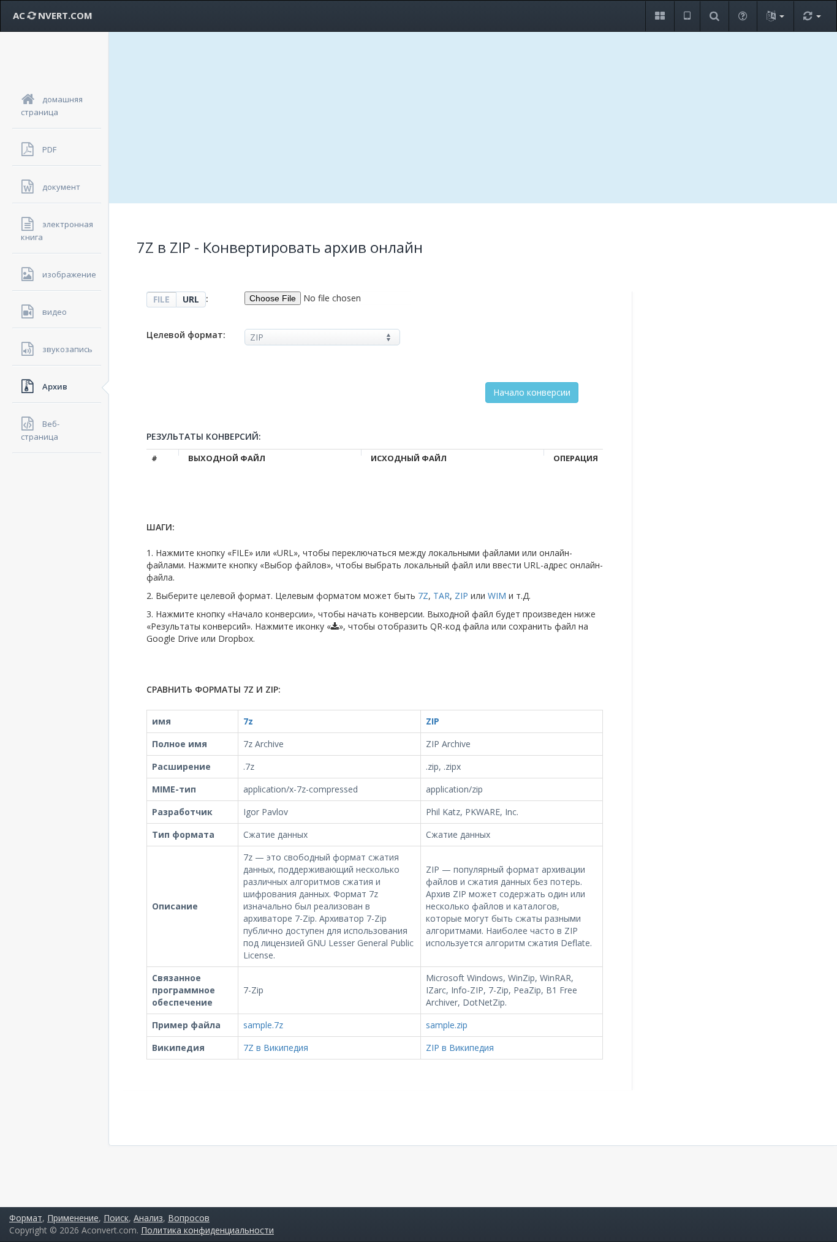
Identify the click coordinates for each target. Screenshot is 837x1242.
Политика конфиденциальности (207, 1230)
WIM (497, 595)
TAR (441, 595)
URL (191, 299)
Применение (73, 1218)
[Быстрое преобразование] (811, 16)
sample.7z (263, 1025)
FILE (161, 299)
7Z (423, 595)
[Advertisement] (473, 117)
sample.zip (447, 1025)
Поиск (116, 1218)
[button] (659, 16)
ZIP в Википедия (460, 1047)
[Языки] (775, 16)
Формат (25, 1218)
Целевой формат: (185, 335)
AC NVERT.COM (53, 15)
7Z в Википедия (275, 1047)
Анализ (148, 1218)
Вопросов (189, 1218)
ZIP (461, 595)
